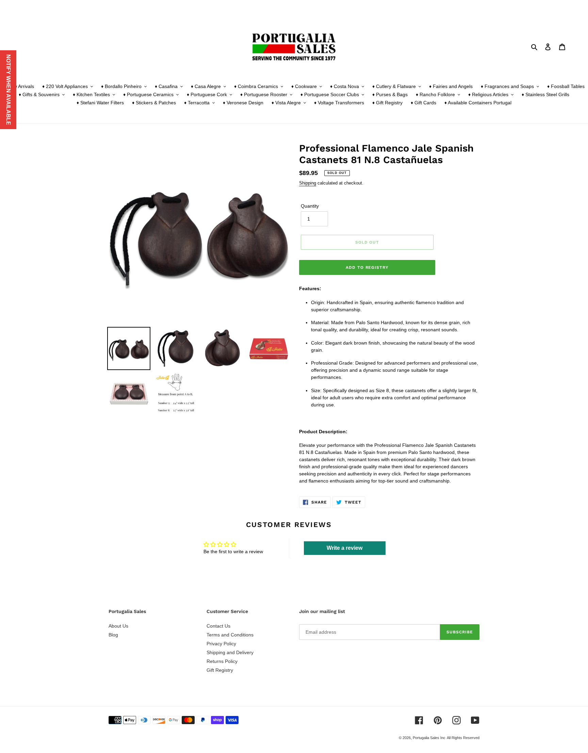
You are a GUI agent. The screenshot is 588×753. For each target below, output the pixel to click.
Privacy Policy (221, 643)
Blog (113, 634)
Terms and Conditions (230, 634)
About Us (118, 626)
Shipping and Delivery (230, 652)
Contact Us (218, 626)
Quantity (310, 206)
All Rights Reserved (463, 738)
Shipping (307, 183)
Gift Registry (220, 670)
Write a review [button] (344, 548)
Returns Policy (222, 661)
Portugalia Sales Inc (429, 738)
